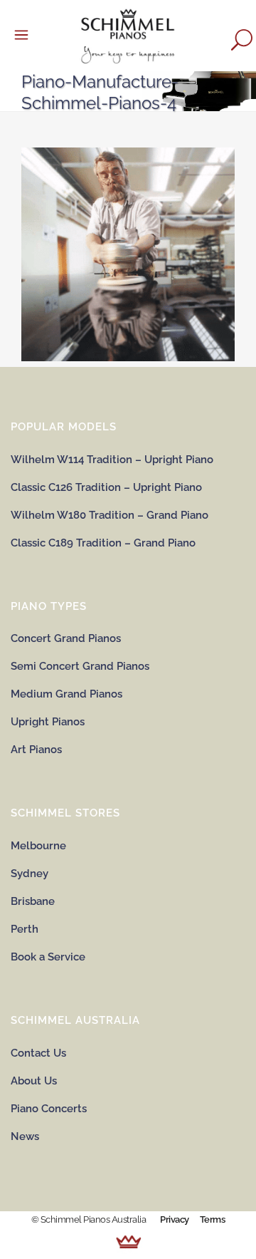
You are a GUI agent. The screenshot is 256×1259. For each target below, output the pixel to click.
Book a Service (48, 956)
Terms (212, 1219)
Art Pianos (36, 749)
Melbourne (38, 845)
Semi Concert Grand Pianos (80, 666)
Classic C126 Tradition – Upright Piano (106, 487)
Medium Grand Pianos (66, 694)
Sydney (29, 873)
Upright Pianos (48, 721)
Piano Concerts (49, 1108)
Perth (24, 929)
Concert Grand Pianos (66, 638)
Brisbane (33, 901)
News (25, 1136)
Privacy (174, 1219)
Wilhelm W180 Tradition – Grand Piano (109, 515)
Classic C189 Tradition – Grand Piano (103, 543)
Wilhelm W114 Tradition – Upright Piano (112, 459)
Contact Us (38, 1053)
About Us (34, 1080)
